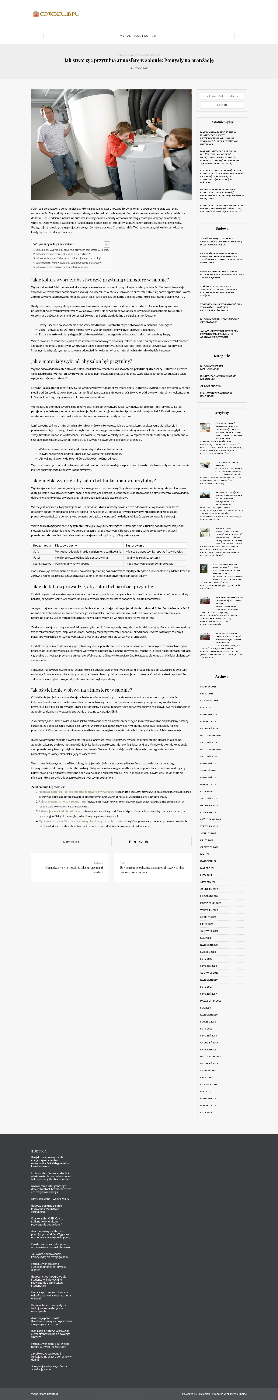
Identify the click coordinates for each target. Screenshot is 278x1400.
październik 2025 (210, 735)
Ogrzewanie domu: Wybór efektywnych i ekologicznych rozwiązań (83, 821)
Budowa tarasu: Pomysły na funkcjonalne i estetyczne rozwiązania (48, 1308)
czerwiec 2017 (209, 1084)
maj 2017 (205, 1091)
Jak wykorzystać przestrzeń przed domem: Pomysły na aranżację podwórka (219, 334)
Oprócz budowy (210, 386)
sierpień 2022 (208, 770)
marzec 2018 (208, 1021)
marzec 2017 (208, 1105)
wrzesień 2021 (209, 826)
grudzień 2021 (209, 805)
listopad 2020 (208, 896)
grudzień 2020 (209, 889)
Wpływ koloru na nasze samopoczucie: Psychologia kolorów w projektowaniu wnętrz (218, 291)
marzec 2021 (208, 868)
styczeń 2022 (208, 798)
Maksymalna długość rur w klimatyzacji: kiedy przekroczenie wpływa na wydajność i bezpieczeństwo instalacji (219, 138)
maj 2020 (205, 937)
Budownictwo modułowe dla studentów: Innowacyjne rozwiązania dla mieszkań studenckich (48, 1281)
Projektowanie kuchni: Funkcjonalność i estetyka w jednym (48, 1266)
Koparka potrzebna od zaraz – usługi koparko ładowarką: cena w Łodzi (51, 1295)
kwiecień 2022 (208, 777)
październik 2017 (210, 1056)
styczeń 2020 (208, 965)
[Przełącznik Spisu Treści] (105, 244)
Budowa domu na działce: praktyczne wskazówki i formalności (47, 1208)
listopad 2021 (208, 812)
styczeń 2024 (208, 756)
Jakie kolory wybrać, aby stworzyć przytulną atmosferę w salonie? (72, 249)
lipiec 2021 (206, 840)
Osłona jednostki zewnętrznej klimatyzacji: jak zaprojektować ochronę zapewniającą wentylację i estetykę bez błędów (222, 176)
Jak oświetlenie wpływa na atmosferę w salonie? (62, 266)
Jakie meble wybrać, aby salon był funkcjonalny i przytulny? (69, 258)
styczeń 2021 (208, 882)
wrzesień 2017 (209, 1063)
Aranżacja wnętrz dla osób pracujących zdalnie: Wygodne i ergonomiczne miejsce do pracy (51, 1234)
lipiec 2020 (206, 924)
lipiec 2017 (206, 1077)
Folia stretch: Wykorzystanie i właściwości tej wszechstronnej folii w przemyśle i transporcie (51, 1176)
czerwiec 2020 (209, 930)
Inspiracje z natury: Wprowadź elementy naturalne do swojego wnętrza (51, 1333)
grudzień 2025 (209, 728)
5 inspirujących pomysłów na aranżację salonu (49, 1368)
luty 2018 (206, 1028)
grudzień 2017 (209, 1042)
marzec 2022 (208, 784)
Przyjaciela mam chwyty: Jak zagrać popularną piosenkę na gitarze (228, 638)
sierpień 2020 (208, 917)
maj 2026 (205, 707)
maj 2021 (205, 854)
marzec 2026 (208, 721)
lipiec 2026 (206, 693)
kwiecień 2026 (208, 714)
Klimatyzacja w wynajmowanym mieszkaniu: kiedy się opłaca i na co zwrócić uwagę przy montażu (221, 208)
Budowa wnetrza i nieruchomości (139, 55)
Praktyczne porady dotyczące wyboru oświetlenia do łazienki (50, 1245)
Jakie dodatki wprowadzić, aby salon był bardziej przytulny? (69, 262)
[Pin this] (146, 841)
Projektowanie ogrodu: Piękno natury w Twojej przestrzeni (50, 1345)
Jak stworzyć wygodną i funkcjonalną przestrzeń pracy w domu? (51, 1356)
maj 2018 (205, 1007)
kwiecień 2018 (208, 1014)
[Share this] (129, 841)
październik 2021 (210, 819)
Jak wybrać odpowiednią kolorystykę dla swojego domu (50, 1255)
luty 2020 (206, 958)
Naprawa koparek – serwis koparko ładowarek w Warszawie (78, 791)
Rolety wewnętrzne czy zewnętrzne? (63, 801)
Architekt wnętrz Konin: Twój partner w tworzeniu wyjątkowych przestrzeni (228, 498)
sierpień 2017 (208, 1070)
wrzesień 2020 (209, 910)
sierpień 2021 (208, 833)
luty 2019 (206, 986)
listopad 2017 (208, 1049)
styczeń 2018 (208, 1035)
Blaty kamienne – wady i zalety (50, 1198)
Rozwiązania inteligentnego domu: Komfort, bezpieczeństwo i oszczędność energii (51, 1189)
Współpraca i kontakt (139, 35)
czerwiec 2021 (209, 847)
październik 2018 (210, 1000)
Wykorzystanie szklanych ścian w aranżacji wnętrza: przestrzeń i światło (221, 307)
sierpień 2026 (208, 686)
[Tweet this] (135, 841)
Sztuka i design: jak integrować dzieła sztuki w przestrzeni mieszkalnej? (227, 569)
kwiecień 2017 (208, 1098)
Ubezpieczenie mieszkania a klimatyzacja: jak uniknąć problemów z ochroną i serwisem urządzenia (222, 194)
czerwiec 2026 (209, 700)
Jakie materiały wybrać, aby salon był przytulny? (63, 253)
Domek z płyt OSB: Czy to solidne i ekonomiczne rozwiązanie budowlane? (47, 1221)
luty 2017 (206, 1112)
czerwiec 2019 (209, 972)
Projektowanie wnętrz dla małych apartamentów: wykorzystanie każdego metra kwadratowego (50, 1162)
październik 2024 (210, 749)
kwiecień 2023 (208, 763)
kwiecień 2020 (208, 944)
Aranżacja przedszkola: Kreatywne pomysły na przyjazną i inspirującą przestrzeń (51, 1321)
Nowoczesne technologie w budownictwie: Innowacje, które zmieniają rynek (222, 274)
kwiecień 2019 (208, 979)
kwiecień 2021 (208, 861)
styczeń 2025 (208, 742)
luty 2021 (206, 875)
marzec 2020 (208, 951)
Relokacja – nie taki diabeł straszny (62, 811)
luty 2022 (206, 791)
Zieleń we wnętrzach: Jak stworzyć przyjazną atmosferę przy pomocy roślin (221, 241)
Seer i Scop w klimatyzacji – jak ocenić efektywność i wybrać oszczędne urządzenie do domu (229, 534)
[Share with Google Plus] (140, 841)
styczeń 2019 (208, 993)
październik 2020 (210, 903)
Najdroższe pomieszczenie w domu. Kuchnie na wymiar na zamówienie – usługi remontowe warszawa (221, 258)
